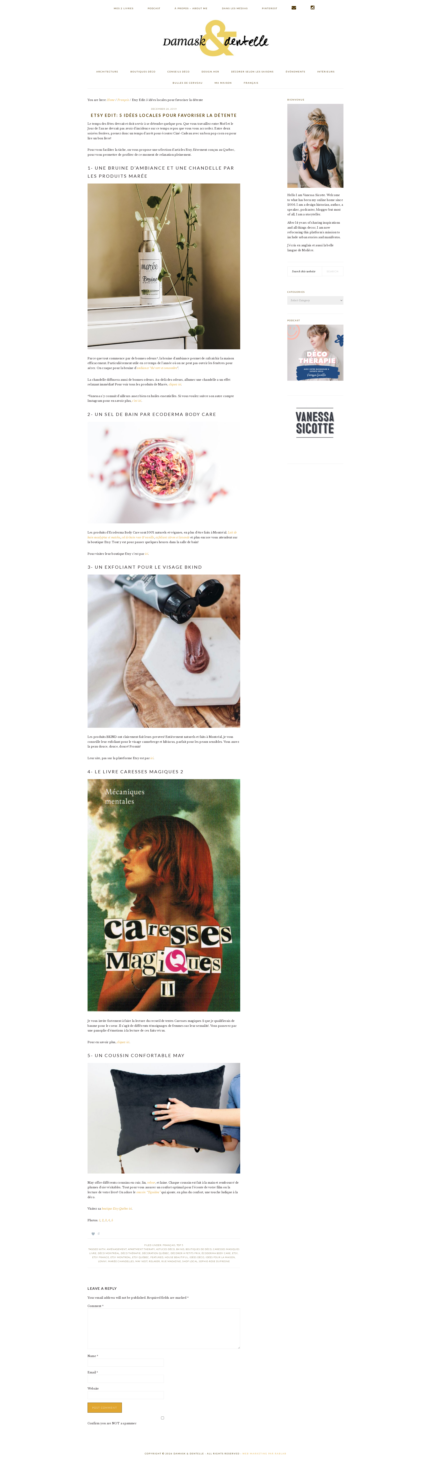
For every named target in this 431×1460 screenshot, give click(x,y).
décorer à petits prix (185, 1253)
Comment (95, 1306)
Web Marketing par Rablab (264, 1453)
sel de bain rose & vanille (138, 537)
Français (169, 1245)
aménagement (117, 1249)
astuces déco (165, 1249)
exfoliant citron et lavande (172, 537)
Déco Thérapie (131, 1253)
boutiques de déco (199, 1249)
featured (156, 1257)
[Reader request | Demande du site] (294, 7)
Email (93, 1372)
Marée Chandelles (121, 1261)
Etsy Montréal (120, 1257)
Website (93, 1388)
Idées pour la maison (220, 1257)
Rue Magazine (171, 1261)
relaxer (154, 1261)
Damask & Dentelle (215, 39)
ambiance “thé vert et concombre (157, 368)
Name (93, 1356)
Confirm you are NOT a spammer (112, 1423)
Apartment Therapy (141, 1249)
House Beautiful (176, 1257)
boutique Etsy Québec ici (116, 1208)
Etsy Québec (140, 1257)
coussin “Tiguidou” (148, 1192)
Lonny (102, 1261)
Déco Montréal (108, 1253)
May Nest (141, 1261)
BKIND (180, 1249)
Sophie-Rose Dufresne (214, 1261)
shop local (190, 1261)
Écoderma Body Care (216, 1253)
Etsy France (100, 1257)
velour (151, 1182)
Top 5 (180, 1245)
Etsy (235, 1253)
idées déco (196, 1257)
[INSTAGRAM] (313, 7)
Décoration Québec (155, 1253)
